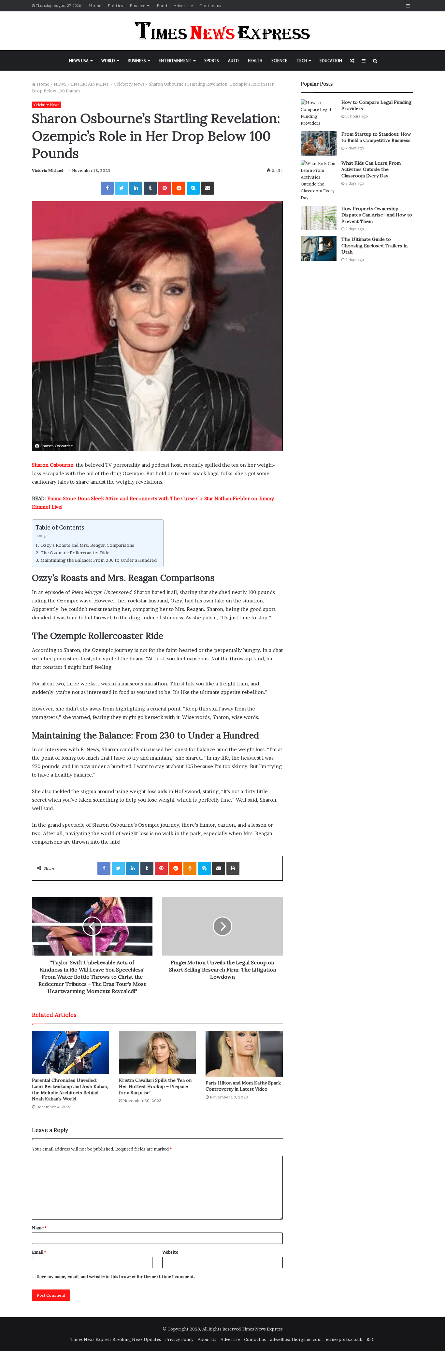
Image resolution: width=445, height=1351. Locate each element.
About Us (207, 1339)
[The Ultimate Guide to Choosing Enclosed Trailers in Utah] (319, 248)
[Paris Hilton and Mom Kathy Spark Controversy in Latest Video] (244, 1054)
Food (162, 5)
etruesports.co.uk (344, 1339)
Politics (115, 5)
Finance (137, 5)
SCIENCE (279, 60)
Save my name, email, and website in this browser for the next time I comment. (116, 1276)
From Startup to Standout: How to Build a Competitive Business (376, 137)
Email (39, 1252)
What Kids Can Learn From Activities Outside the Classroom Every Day (371, 169)
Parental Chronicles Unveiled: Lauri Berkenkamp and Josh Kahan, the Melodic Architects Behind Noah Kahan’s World (70, 1089)
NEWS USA (79, 60)
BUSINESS (137, 60)
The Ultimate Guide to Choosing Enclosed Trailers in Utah (374, 245)
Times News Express (262, 1328)
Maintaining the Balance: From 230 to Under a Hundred (98, 560)
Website (170, 1252)
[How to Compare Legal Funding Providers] (319, 113)
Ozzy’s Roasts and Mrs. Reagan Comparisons (87, 545)
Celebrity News (129, 84)
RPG (370, 1339)
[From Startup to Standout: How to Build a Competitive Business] (319, 143)
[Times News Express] (222, 31)
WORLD (108, 60)
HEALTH (255, 60)
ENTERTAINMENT (175, 60)
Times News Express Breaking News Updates (115, 1339)
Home (95, 5)
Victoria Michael (47, 170)
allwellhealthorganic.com (296, 1339)
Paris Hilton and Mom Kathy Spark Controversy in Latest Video (243, 1086)
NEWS (60, 84)
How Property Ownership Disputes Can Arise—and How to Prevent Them (376, 215)
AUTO (233, 60)
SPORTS (211, 60)
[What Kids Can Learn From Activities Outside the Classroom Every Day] (319, 180)
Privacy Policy (179, 1339)
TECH (301, 60)
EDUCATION (331, 60)
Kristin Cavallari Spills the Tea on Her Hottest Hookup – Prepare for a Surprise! (155, 1086)
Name (39, 1227)
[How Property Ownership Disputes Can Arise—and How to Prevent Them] (319, 218)
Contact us (210, 5)
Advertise (183, 5)
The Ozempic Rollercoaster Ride (75, 552)
